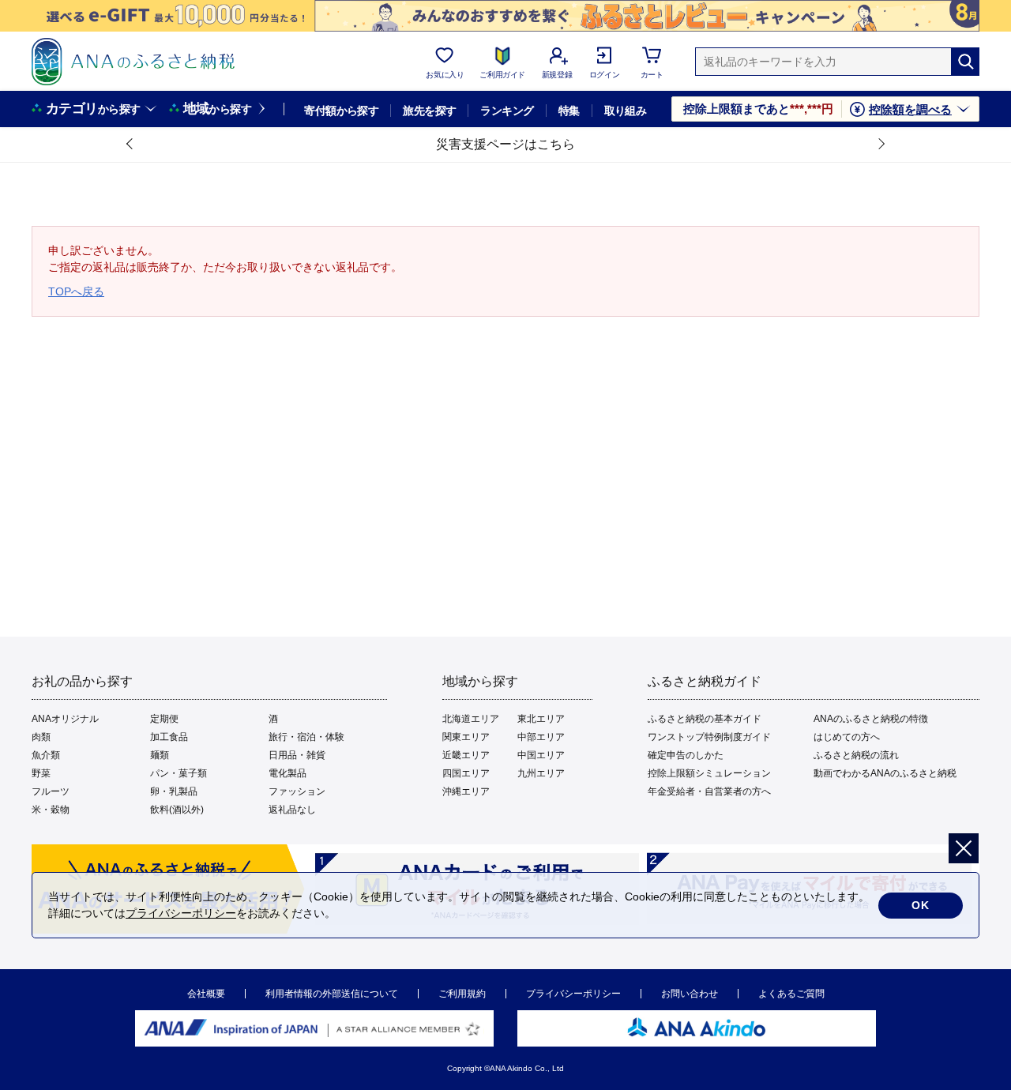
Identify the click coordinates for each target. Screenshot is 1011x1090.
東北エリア (541, 718)
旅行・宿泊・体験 (306, 736)
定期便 (164, 718)
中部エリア (541, 736)
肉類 (41, 736)
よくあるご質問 (791, 993)
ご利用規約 (462, 993)
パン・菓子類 (178, 773)
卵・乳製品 (173, 791)
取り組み (625, 110)
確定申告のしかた (685, 755)
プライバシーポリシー (573, 993)
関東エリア (466, 736)
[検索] (965, 61)
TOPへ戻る (76, 291)
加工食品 (169, 736)
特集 (569, 110)
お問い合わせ (689, 993)
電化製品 (287, 773)
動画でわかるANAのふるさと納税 (885, 773)
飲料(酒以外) (177, 809)
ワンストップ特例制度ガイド (709, 736)
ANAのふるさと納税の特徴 (871, 718)
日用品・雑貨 (297, 755)
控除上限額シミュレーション (709, 773)
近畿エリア (466, 755)
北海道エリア (470, 718)
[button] (130, 144)
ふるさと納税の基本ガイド (704, 718)
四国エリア (466, 773)
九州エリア (541, 773)
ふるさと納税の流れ (856, 755)
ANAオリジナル (65, 718)
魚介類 (46, 755)
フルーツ (51, 791)
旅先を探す (429, 110)
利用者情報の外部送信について (331, 993)
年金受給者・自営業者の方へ (709, 791)
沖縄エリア (466, 791)
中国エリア (541, 755)
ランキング (506, 110)
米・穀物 (51, 809)
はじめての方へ (847, 736)
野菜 (41, 773)
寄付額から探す (341, 110)
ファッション (297, 791)
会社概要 (206, 993)
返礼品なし (292, 809)
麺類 (159, 755)
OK (920, 905)
